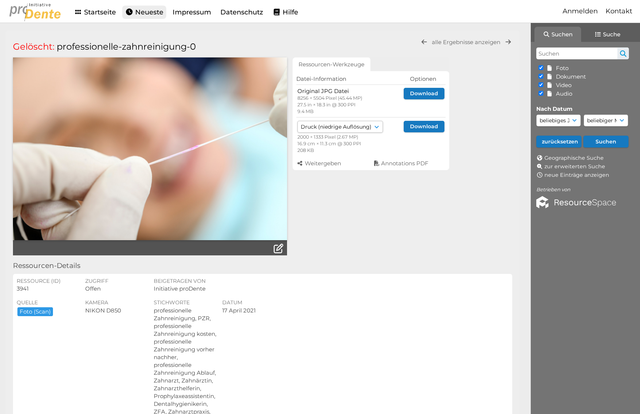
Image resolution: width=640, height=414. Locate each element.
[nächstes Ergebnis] (508, 42)
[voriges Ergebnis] (424, 42)
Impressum (192, 12)
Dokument (569, 76)
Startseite (99, 12)
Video (562, 85)
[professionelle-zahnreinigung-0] (150, 148)
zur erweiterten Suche (574, 166)
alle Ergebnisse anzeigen (467, 42)
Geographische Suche (574, 158)
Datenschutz (241, 12)
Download (424, 93)
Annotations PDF (404, 163)
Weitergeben (322, 163)
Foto (561, 68)
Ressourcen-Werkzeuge (331, 64)
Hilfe (289, 12)
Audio (562, 93)
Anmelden (580, 11)
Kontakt (619, 11)
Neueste (148, 12)
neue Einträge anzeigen (576, 175)
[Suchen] (623, 53)
